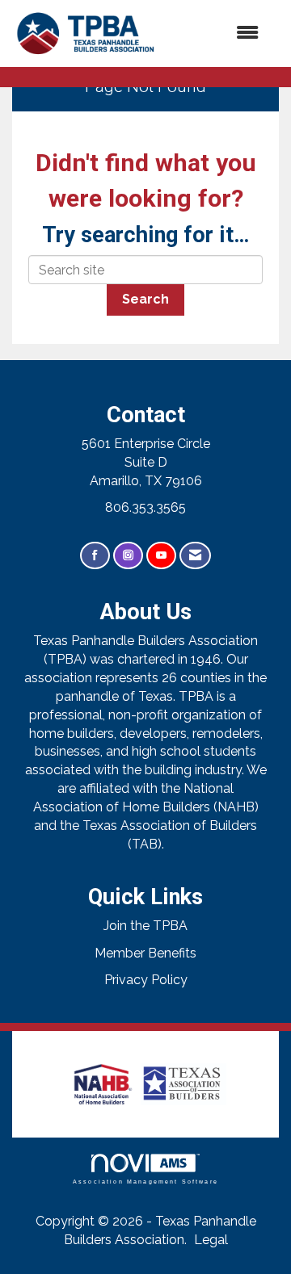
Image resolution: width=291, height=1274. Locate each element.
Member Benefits (145, 953)
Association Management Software (145, 1181)
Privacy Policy (146, 979)
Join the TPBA (145, 925)
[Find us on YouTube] (161, 556)
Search (145, 299)
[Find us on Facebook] (95, 556)
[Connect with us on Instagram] (128, 556)
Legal (211, 1239)
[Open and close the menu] (217, 33)
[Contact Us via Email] (195, 556)
